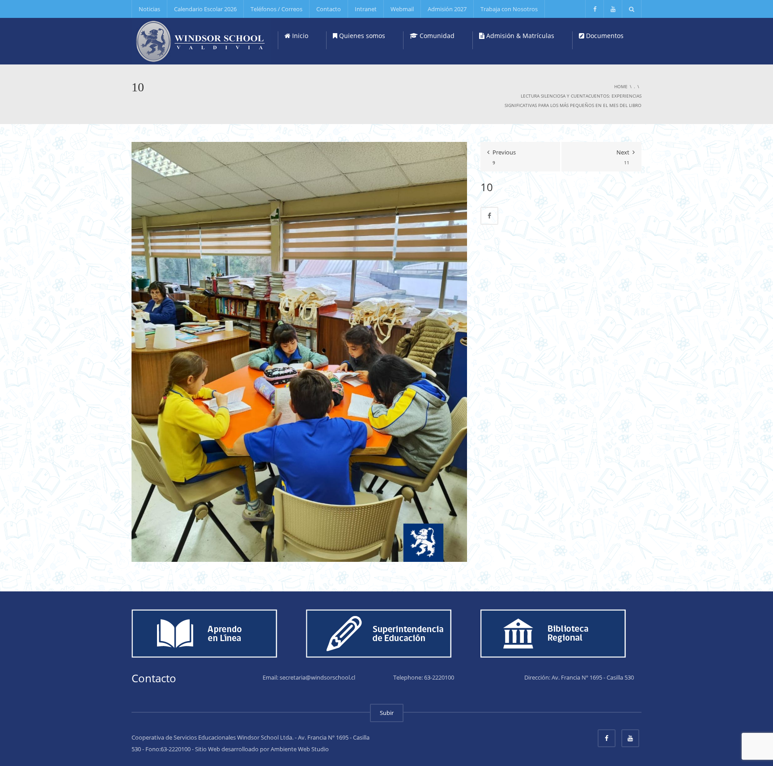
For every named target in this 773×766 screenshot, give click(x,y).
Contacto (328, 9)
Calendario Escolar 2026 (205, 9)
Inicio (299, 35)
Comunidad (436, 35)
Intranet (366, 9)
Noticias (149, 9)
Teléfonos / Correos (276, 9)
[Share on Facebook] (489, 216)
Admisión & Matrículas (519, 35)
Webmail (402, 9)
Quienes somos (361, 35)
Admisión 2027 (447, 9)
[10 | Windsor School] (201, 40)
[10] (299, 351)
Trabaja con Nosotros (509, 9)
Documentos (604, 35)
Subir (387, 713)
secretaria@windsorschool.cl (317, 677)
